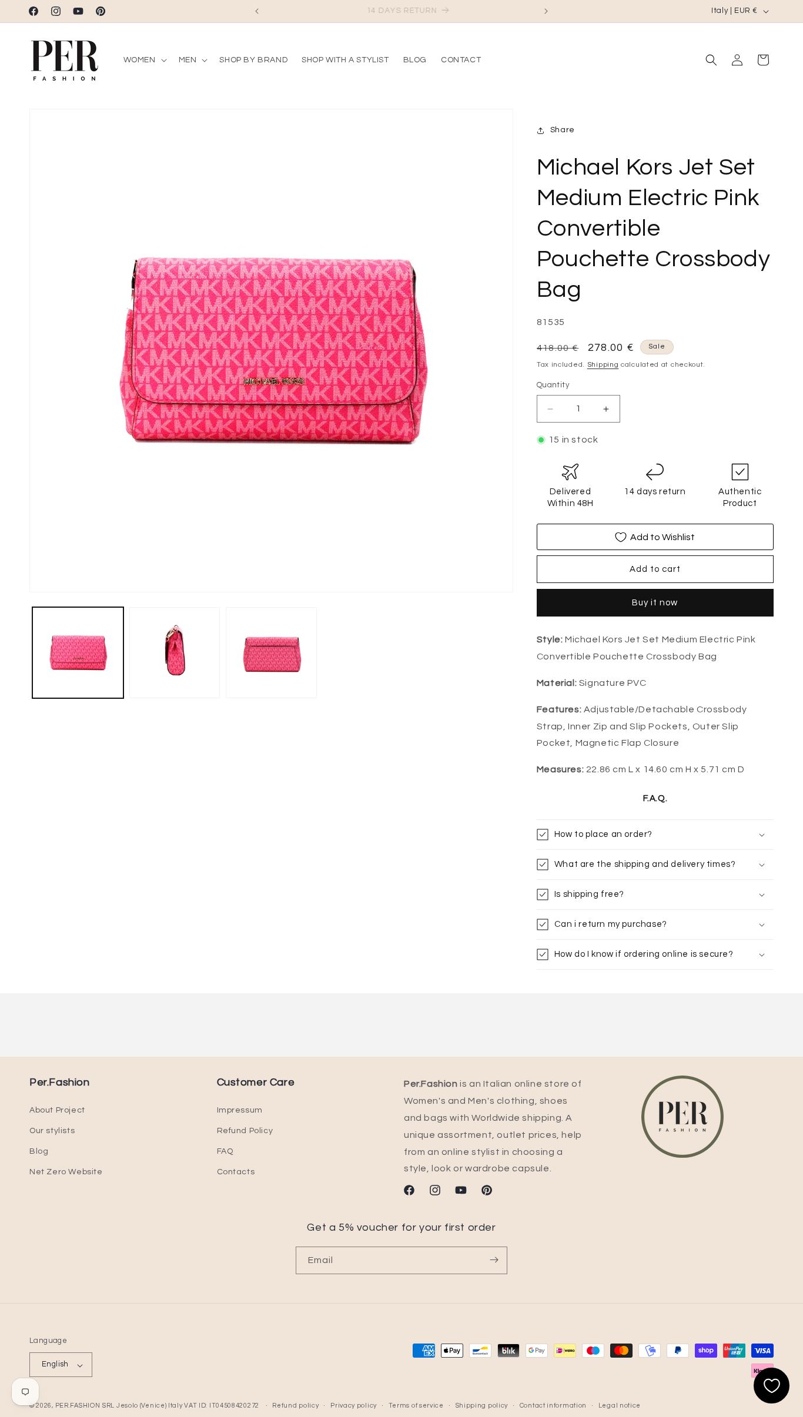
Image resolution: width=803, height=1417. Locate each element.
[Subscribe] (494, 1260)
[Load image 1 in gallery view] (77, 652)
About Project (57, 1110)
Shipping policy (482, 1405)
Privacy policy (353, 1405)
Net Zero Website (66, 1172)
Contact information (553, 1405)
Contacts (236, 1172)
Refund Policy (245, 1131)
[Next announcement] (546, 11)
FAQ (225, 1151)
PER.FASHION (78, 1406)
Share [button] (562, 130)
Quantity (553, 385)
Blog (38, 1151)
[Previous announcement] (257, 11)
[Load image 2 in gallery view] (174, 652)
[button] (144, 60)
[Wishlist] (771, 1385)
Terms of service (416, 1405)
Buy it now (655, 603)
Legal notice (619, 1405)
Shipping (603, 365)
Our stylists (52, 1131)
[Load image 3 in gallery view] (271, 652)
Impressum (240, 1110)
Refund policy (295, 1405)
